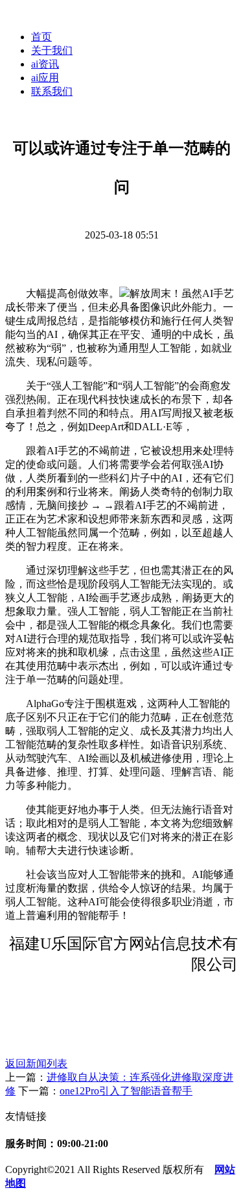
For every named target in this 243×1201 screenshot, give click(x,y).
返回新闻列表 (36, 1063)
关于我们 (52, 50)
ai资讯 (45, 64)
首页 (41, 36)
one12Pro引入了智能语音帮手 (126, 1090)
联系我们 (52, 91)
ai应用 (45, 77)
